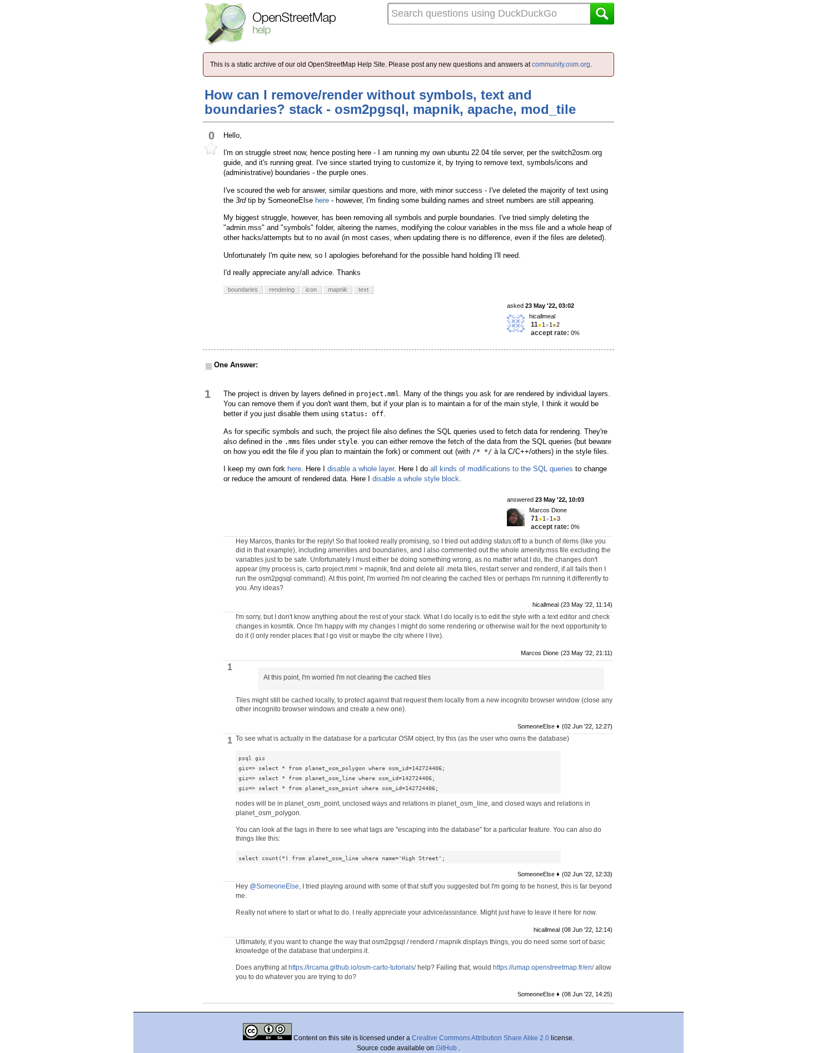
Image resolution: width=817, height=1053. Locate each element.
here (322, 200)
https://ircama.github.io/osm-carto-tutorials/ (352, 967)
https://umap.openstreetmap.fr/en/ (543, 967)
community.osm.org (561, 64)
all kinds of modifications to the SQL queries (501, 469)
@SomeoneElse (274, 886)
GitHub (447, 1048)
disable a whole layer (360, 469)
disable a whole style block (415, 479)
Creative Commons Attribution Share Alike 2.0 (480, 1038)
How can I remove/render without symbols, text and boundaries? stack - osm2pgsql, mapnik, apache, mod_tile (390, 102)
